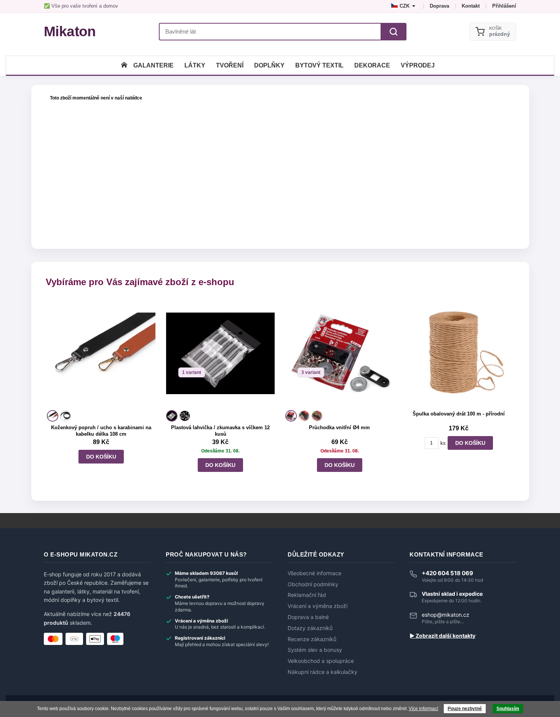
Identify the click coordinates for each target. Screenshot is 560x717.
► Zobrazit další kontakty (442, 636)
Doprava (439, 6)
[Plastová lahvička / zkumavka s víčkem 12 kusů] (220, 353)
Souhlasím (507, 708)
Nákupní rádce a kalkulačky (322, 672)
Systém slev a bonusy (315, 650)
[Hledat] (393, 31)
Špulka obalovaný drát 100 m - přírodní (459, 414)
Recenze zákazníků (312, 639)
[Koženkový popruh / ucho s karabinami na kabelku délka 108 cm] (101, 353)
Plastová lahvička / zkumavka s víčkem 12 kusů (220, 431)
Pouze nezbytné (465, 708)
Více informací (423, 708)
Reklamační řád (307, 595)
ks (443, 443)
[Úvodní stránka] (124, 65)
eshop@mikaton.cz (445, 614)
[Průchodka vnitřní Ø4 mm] (339, 353)
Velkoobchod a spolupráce (321, 661)
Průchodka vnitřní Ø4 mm (339, 427)
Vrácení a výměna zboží (317, 606)
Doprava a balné (308, 617)
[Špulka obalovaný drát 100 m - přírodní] (459, 353)
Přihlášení (504, 6)
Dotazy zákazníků (310, 628)
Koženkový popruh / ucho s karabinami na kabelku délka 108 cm (101, 431)
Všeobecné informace (314, 573)
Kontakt (471, 6)
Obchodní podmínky (313, 584)
